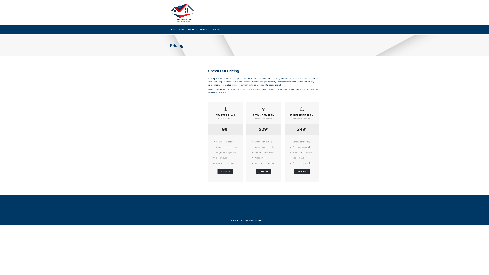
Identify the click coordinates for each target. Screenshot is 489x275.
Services (192, 30)
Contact (217, 30)
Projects (204, 30)
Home (172, 30)
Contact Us (225, 172)
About (182, 30)
